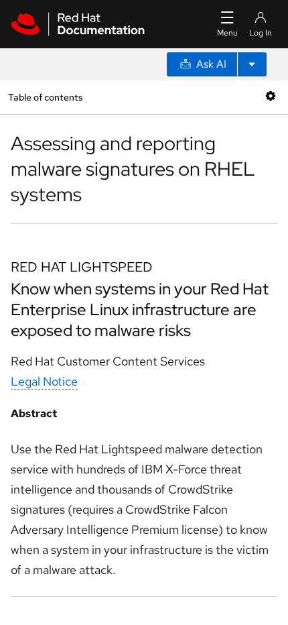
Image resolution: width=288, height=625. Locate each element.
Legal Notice (44, 381)
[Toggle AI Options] (252, 64)
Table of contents (45, 97)
